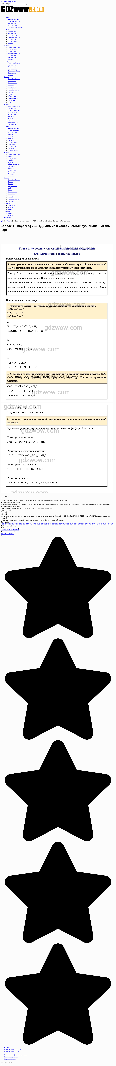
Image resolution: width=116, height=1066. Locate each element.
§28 (58, 524)
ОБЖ (9, 102)
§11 (18, 524)
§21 (42, 524)
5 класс (6, 77)
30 (10, 530)
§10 (16, 524)
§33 (70, 524)
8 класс (6, 152)
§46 (100, 524)
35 (14, 530)
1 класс (6, 17)
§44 (96, 524)
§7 (11, 524)
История (11, 85)
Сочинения (8, 217)
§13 (23, 524)
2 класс (6, 29)
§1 (1, 524)
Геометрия (11, 144)
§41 (89, 524)
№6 (13, 534)
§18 (34, 524)
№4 (9, 534)
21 (6, 530)
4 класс (6, 61)
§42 (91, 524)
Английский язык (14, 19)
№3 (6, 534)
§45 (98, 524)
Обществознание (13, 91)
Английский (12, 31)
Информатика (12, 41)
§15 (27, 524)
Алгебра (10, 134)
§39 (84, 524)
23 (8, 530)
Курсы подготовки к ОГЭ (12, 1049)
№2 (4, 534)
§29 (60, 524)
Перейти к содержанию (9, 2)
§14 (25, 524)
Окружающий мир (14, 21)
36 (16, 530)
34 (13, 530)
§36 (77, 524)
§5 (7, 524)
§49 (107, 524)
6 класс (6, 104)
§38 (82, 524)
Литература (12, 39)
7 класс (6, 126)
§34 (72, 524)
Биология (11, 93)
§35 (74, 524)
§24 (49, 524)
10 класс (7, 204)
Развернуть (5, 496)
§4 (6, 524)
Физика (10, 138)
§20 (39, 524)
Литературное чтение (15, 27)
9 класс (6, 178)
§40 (86, 524)
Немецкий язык (13, 99)
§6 (9, 524)
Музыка (10, 43)
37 (18, 530)
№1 (2, 534)
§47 (103, 524)
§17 (32, 524)
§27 (56, 524)
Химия (10, 156)
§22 (44, 524)
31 (11, 530)
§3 (4, 524)
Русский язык (12, 25)
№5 (11, 534)
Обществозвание (13, 130)
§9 (14, 524)
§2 (3, 524)
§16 (30, 524)
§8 (12, 524)
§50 (110, 524)
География (11, 89)
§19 (37, 524)
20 (5, 530)
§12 (20, 524)
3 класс (6, 45)
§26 (53, 524)
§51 (112, 524)
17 (3, 530)
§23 (46, 524)
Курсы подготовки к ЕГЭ (12, 1051)
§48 (105, 524)
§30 (63, 524)
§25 (51, 524)
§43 (93, 524)
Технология (11, 101)
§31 (65, 524)
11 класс (7, 211)
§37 (79, 524)
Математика (12, 23)
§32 (67, 524)
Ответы (6, 1047)
